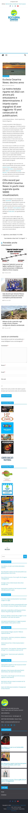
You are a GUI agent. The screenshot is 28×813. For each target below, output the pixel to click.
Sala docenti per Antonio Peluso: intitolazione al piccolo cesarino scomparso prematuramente (13, 296)
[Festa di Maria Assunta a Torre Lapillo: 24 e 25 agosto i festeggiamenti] (14, 773)
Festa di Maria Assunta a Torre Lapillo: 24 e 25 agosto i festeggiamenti (13, 780)
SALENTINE (8, 200)
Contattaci (3, 795)
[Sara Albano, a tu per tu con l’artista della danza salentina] (14, 740)
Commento (4, 345)
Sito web (3, 379)
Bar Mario (10, 169)
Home (2, 792)
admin (13, 85)
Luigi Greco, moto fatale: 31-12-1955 (12, 234)
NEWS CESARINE (6, 76)
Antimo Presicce (6, 167)
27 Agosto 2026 (6, 750)
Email (3, 372)
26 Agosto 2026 (6, 767)
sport (6, 207)
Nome (3, 365)
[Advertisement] (14, 38)
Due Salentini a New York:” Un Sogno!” (14, 238)
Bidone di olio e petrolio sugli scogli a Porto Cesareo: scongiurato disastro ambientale (13, 323)
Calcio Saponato (17, 207)
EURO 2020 (11, 211)
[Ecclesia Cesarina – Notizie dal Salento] (3, 55)
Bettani (7, 170)
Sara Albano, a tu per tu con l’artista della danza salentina (12, 748)
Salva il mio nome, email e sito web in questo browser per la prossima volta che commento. (13, 390)
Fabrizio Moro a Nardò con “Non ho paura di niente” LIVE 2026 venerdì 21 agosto (16, 4)
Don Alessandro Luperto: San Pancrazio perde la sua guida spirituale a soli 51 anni (13, 764)
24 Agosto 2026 (6, 783)
